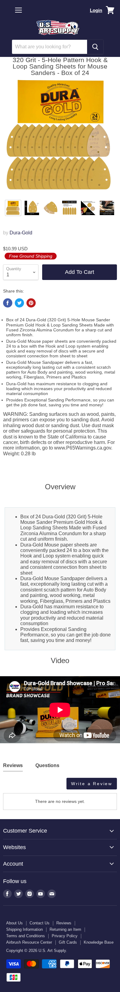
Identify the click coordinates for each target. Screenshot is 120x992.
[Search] (95, 47)
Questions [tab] (47, 765)
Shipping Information (24, 929)
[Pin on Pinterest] (31, 303)
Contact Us (40, 923)
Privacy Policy (65, 936)
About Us (14, 923)
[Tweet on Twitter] (19, 303)
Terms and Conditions (25, 936)
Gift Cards (68, 942)
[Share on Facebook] (7, 303)
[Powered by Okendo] (18, 785)
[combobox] (49, 47)
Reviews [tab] (13, 765)
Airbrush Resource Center (29, 942)
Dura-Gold (21, 232)
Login (96, 10)
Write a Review (91, 783)
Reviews (63, 923)
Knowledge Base (99, 942)
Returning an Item (65, 929)
